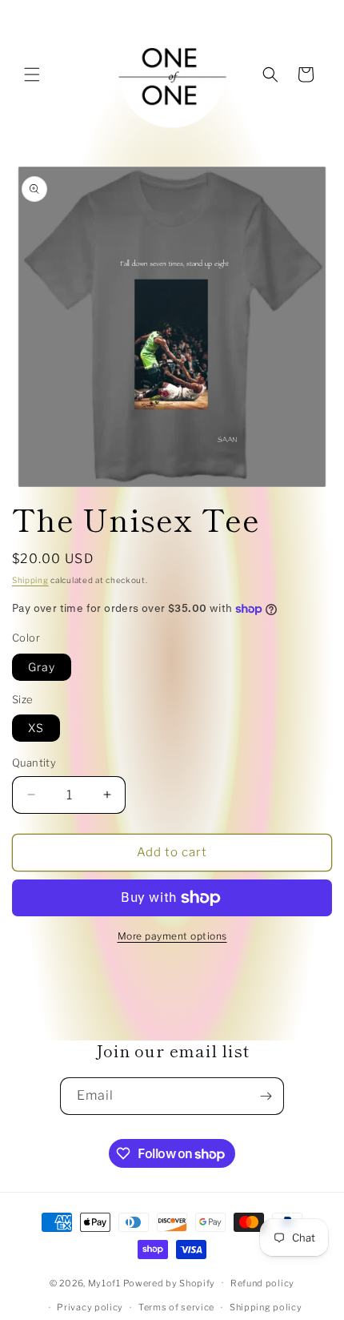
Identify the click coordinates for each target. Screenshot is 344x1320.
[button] (32, 74)
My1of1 (104, 1282)
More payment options (172, 936)
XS (36, 727)
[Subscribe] (265, 1096)
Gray (41, 667)
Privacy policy (90, 1307)
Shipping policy (266, 1307)
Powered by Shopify (169, 1282)
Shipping (30, 580)
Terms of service (176, 1307)
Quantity (34, 762)
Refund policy (262, 1283)
